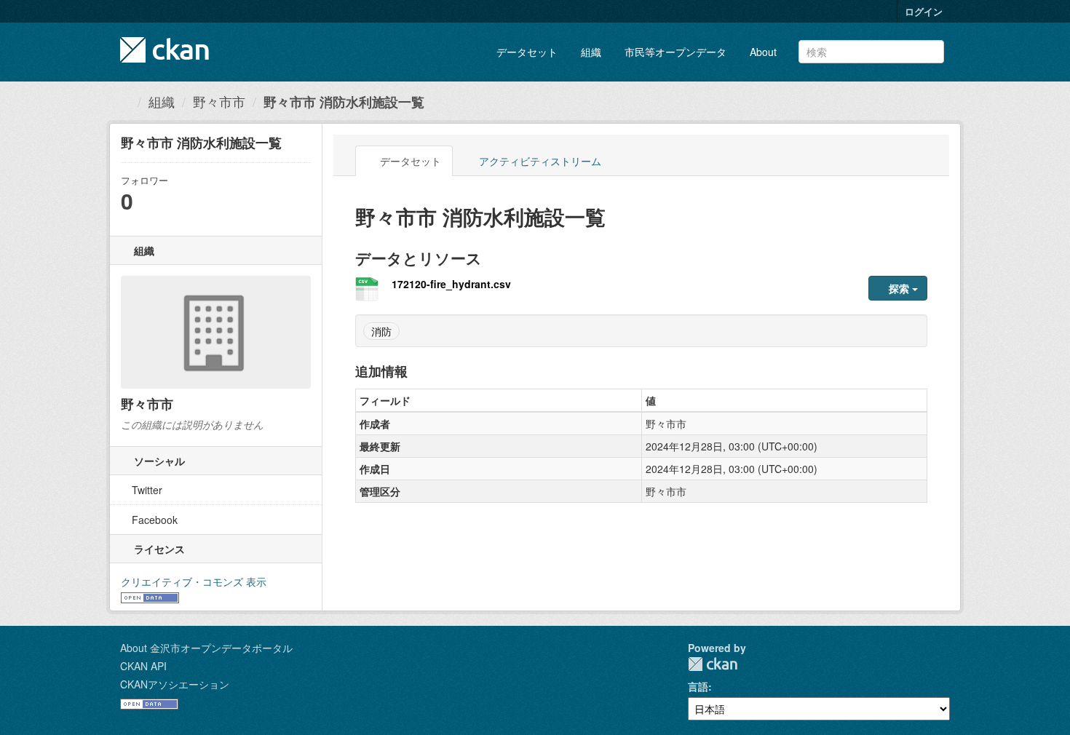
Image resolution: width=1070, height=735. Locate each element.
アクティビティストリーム (538, 161)
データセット (527, 51)
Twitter (145, 489)
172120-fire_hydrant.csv (451, 284)
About (763, 51)
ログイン (924, 11)
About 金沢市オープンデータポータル (206, 647)
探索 (899, 288)
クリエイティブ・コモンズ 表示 (193, 581)
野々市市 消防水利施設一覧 (343, 101)
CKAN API (143, 666)
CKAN (712, 664)
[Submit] (930, 50)
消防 (381, 331)
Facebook (153, 519)
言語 (698, 686)
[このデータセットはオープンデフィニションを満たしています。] (150, 596)
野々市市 (219, 101)
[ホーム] (125, 101)
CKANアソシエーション (174, 684)
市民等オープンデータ (675, 51)
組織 (591, 51)
